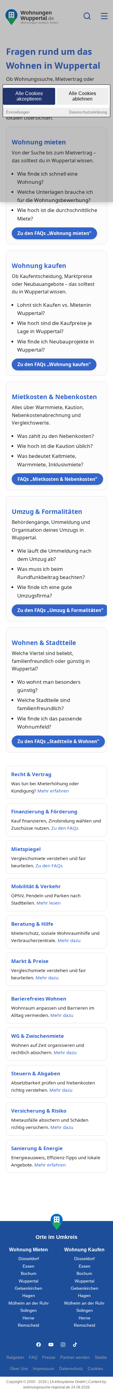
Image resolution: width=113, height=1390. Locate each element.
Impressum (43, 1368)
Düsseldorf (28, 1258)
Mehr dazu (69, 940)
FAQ (33, 1357)
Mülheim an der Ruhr (28, 1303)
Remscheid (28, 1325)
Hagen (28, 1295)
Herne (28, 1318)
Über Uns (19, 1368)
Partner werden (75, 1357)
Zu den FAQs (64, 828)
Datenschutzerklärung (88, 112)
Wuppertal (28, 1281)
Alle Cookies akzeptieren (29, 96)
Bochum (28, 1273)
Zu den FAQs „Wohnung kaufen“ (54, 364)
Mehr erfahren (53, 791)
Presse (48, 1357)
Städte (101, 1357)
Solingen (28, 1310)
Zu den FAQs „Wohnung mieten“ (54, 233)
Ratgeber (15, 1357)
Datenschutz (71, 1368)
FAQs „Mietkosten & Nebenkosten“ (57, 479)
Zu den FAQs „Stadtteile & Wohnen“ (58, 741)
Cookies (95, 1368)
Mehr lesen (48, 903)
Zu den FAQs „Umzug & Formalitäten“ (60, 610)
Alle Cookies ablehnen (82, 96)
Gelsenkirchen (28, 1288)
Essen (28, 1266)
